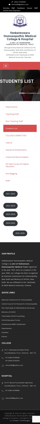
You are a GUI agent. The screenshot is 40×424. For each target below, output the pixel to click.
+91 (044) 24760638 (12, 358)
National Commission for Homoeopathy (17, 300)
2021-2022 (10, 194)
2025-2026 (20, 233)
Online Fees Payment (11, 10)
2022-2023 (10, 206)
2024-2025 (10, 223)
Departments (7, 328)
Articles (6, 8)
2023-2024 (10, 214)
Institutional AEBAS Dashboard (13, 324)
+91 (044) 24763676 (12, 361)
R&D (13, 8)
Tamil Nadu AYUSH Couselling (13, 316)
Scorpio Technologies (21, 420)
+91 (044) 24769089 (12, 390)
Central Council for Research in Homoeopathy (19, 304)
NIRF (36, 8)
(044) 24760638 (20, 2)
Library (4, 336)
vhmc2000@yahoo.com (20, 4)
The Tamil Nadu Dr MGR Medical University (18, 308)
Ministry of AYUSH (9, 312)
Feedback (21, 8)
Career (29, 8)
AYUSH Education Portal (11, 320)
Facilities (5, 332)
